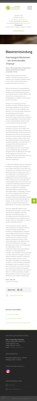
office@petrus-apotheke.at (18, 19)
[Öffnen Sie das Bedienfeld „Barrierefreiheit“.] (34, 200)
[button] (3, 397)
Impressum (12, 385)
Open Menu (30, 8)
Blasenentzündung (13, 314)
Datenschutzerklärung (14, 389)
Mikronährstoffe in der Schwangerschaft (19, 323)
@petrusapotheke (25, 23)
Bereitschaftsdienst (18, 31)
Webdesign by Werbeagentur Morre (21, 398)
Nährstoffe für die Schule (15, 318)
